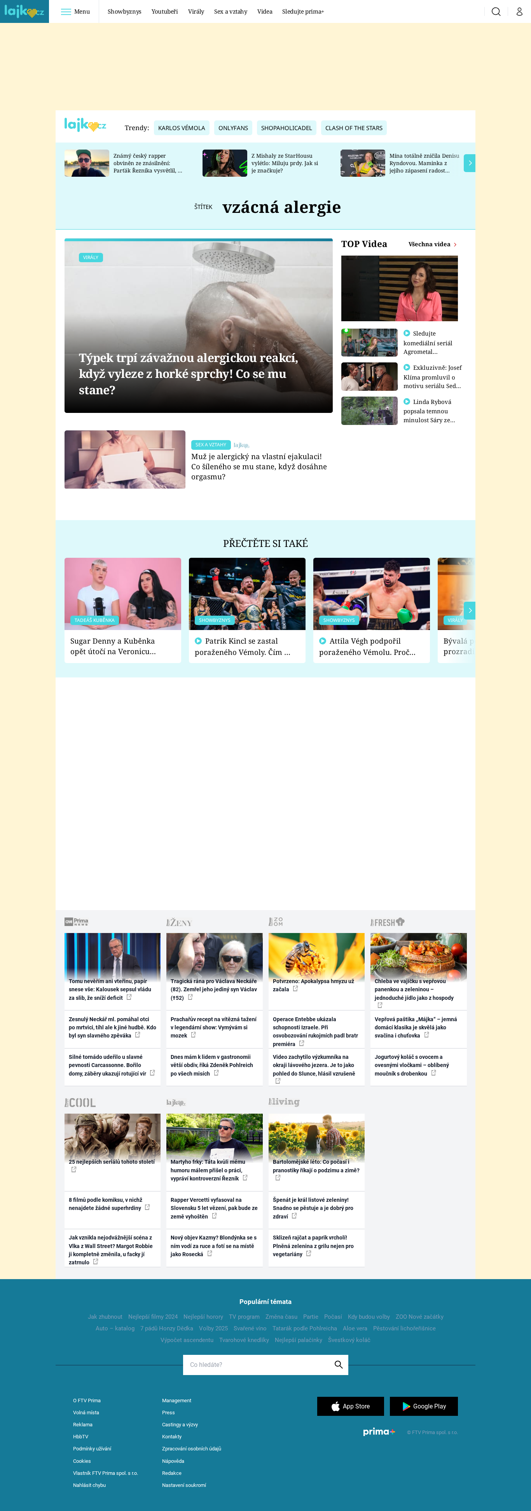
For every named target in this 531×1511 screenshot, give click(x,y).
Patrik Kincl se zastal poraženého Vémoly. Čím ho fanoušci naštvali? (244, 646)
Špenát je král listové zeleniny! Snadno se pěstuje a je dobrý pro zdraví (313, 1208)
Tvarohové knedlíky (244, 1340)
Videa (264, 11)
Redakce (172, 1473)
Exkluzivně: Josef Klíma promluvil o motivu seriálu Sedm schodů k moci (432, 381)
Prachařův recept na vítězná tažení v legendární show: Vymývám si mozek (214, 1027)
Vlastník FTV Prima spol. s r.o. (105, 1473)
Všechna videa (430, 244)
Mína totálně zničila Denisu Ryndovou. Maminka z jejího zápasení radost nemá (424, 166)
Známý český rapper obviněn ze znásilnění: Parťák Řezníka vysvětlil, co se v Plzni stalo (148, 166)
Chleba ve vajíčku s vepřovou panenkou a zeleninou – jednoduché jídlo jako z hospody (414, 989)
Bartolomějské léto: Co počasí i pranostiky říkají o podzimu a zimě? (316, 1166)
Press (168, 1412)
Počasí (333, 1316)
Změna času (281, 1316)
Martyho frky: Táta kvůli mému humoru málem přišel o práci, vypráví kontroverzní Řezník (208, 1170)
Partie (310, 1316)
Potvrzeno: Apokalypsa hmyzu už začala (313, 985)
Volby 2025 (213, 1328)
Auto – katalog (115, 1328)
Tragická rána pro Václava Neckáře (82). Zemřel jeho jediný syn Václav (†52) (214, 989)
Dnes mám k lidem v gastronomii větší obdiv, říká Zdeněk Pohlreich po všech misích (212, 1065)
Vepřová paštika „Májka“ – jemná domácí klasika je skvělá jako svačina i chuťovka (416, 1027)
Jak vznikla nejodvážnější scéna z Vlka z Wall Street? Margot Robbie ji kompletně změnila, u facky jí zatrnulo (111, 1250)
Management (176, 1400)
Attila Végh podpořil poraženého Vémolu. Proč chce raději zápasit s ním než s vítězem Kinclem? (364, 646)
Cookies (82, 1461)
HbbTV (80, 1437)
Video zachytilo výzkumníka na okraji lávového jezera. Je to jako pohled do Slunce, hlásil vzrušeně (314, 1065)
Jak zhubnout (105, 1316)
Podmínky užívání (92, 1449)
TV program (244, 1316)
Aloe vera (355, 1328)
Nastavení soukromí (184, 1485)
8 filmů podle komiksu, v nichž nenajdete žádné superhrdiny (105, 1204)
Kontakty (172, 1437)
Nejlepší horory (203, 1316)
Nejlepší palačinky (298, 1340)
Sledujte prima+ (303, 11)
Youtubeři (165, 11)
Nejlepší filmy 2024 (153, 1316)
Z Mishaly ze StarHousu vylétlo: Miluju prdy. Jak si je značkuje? (285, 163)
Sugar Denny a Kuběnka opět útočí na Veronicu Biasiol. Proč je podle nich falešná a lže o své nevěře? (116, 646)
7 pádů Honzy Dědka (166, 1328)
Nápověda (173, 1461)
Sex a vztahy (230, 11)
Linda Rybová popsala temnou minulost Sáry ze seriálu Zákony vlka (431, 415)
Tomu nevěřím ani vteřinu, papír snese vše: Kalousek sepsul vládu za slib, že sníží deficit (110, 989)
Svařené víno (250, 1328)
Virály (196, 11)
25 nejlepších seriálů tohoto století (112, 1162)
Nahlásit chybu (89, 1485)
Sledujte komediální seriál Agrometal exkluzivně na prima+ (427, 351)
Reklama (83, 1424)
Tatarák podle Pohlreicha (304, 1328)
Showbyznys (124, 11)
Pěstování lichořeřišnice (404, 1328)
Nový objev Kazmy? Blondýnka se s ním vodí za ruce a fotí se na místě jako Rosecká (214, 1245)
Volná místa (86, 1412)
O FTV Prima (87, 1400)
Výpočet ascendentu (187, 1340)
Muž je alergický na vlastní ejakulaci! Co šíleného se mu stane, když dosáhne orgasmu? (259, 466)
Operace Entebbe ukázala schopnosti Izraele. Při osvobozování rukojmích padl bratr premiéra (315, 1031)
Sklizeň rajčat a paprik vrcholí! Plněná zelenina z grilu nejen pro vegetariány (313, 1245)
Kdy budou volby (369, 1316)
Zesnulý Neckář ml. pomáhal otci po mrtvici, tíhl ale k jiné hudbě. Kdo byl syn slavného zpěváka (112, 1027)
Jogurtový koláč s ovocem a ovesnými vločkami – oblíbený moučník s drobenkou (412, 1065)
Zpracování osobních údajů (191, 1449)
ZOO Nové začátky (420, 1316)
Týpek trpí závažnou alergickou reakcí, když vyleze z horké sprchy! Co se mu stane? (189, 374)
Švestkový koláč (349, 1340)
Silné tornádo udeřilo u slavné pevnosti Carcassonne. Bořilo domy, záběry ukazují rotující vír (108, 1065)
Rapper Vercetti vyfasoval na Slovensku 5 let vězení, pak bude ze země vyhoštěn (214, 1208)
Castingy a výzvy (180, 1424)
